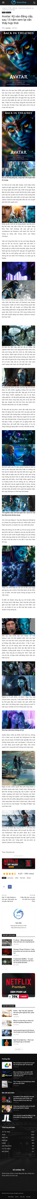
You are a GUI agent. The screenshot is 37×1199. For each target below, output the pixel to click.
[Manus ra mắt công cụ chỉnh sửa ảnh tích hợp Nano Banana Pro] (7, 1023)
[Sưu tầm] (3, 28)
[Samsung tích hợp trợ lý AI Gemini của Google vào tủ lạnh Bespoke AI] (7, 1032)
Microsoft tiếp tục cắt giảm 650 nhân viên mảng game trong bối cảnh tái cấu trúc (23, 1073)
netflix (16, 878)
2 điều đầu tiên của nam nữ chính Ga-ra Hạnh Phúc (27, 899)
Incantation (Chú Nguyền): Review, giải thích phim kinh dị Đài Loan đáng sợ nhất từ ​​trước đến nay (23, 1098)
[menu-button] (3, 2)
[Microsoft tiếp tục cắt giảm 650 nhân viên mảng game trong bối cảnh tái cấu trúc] (7, 1074)
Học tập (28, 1197)
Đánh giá (14, 8)
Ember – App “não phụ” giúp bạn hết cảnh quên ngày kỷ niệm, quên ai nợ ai (23, 1012)
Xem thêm (18, 1049)
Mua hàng (10, 1197)
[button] (34, 2)
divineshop (10, 878)
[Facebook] (10, 887)
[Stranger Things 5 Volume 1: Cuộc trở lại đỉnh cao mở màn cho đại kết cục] (7, 952)
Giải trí (16, 1197)
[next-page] (6, 968)
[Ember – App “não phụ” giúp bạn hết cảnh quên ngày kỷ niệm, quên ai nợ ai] (7, 1013)
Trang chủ (4, 8)
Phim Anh (22, 878)
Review (29, 878)
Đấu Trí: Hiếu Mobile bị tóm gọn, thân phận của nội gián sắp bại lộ (9, 899)
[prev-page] (3, 968)
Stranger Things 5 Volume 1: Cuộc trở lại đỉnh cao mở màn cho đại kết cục (24, 951)
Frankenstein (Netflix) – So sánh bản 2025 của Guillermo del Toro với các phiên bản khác (23, 960)
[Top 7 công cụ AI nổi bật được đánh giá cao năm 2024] (7, 1084)
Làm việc (22, 1197)
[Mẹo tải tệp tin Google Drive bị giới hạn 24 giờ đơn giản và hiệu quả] (7, 1065)
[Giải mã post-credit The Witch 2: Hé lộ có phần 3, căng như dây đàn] (7, 1118)
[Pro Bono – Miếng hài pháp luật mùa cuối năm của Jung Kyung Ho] (7, 942)
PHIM (9, 8)
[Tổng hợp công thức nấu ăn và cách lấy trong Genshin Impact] (7, 1108)
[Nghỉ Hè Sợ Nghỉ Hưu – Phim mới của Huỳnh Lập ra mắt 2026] (7, 1042)
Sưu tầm (8, 28)
